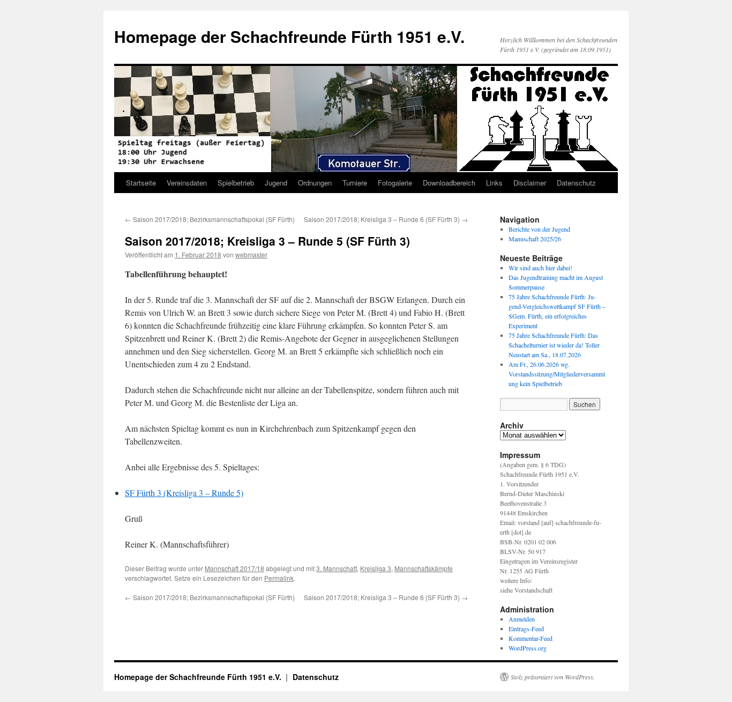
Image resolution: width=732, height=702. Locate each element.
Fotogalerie (395, 183)
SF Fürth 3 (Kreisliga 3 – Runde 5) (184, 492)
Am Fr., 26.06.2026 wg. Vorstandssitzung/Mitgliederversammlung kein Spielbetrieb (557, 374)
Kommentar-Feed (530, 638)
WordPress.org (528, 648)
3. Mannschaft (336, 568)
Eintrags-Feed (526, 628)
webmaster (251, 254)
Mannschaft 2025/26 (535, 238)
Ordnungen (315, 183)
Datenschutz (576, 183)
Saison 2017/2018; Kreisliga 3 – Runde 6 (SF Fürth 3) (386, 219)
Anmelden (522, 619)
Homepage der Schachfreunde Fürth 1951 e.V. (289, 36)
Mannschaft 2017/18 (234, 568)
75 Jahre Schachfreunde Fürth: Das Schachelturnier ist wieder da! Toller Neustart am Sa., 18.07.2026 (554, 345)
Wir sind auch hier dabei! (540, 267)
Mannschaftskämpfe (423, 568)
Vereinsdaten (187, 183)
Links (494, 183)
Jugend (276, 183)
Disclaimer (529, 183)
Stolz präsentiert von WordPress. (553, 677)
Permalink (279, 577)
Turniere (354, 183)
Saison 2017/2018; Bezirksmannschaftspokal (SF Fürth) (210, 219)
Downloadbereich (449, 183)
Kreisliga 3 (375, 568)
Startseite (141, 183)
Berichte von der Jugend (539, 229)
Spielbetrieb (236, 183)
